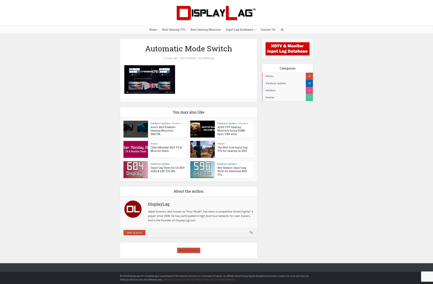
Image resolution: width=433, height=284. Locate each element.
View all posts (134, 232)
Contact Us (268, 29)
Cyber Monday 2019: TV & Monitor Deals (166, 149)
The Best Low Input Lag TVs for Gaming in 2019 (232, 149)
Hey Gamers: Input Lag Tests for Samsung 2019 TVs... (232, 171)
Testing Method (227, 279)
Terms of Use (210, 279)
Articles (154, 143)
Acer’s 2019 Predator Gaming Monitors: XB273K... (163, 130)
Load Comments (189, 250)
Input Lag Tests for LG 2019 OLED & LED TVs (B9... (168, 169)
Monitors (176, 123)
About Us (168, 279)
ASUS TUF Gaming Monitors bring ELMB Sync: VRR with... (231, 130)
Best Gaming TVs (174, 29)
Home (153, 29)
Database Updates (160, 123)
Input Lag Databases (239, 29)
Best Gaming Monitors (206, 29)
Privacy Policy (194, 279)
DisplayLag (208, 58)
